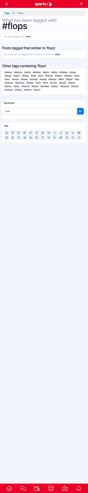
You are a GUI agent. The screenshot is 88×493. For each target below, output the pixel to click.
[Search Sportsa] (6, 4)
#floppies (30, 83)
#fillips (33, 76)
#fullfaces (27, 90)
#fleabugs (52, 79)
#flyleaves (25, 86)
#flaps (76, 76)
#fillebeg (25, 76)
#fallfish (27, 72)
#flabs (40, 76)
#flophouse (9, 83)
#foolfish (35, 86)
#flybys (16, 86)
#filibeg (73, 72)
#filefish (54, 72)
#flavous (15, 79)
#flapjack (58, 76)
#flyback (71, 83)
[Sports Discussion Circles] (23, 488)
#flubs (38, 83)
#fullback (74, 86)
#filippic (17, 76)
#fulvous (37, 90)
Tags (7, 12)
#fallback (8, 72)
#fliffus (61, 79)
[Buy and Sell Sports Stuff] (51, 488)
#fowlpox (54, 86)
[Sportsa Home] (9, 488)
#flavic (7, 79)
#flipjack (69, 79)
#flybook (8, 86)
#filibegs (8, 76)
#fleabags (33, 79)
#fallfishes (37, 72)
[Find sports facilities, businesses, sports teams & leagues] (65, 488)
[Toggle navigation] (81, 4)
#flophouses (19, 83)
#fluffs (45, 83)
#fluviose (53, 83)
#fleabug (43, 79)
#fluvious (62, 83)
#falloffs (46, 72)
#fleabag (24, 79)
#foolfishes (45, 86)
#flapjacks (68, 76)
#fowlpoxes (64, 86)
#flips (77, 79)
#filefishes (63, 72)
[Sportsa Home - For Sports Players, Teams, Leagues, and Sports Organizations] (43, 4)
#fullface (18, 90)
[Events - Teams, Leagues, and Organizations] (37, 488)
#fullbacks (9, 90)
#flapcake (49, 76)
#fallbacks (18, 72)
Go (80, 111)
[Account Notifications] (79, 488)
